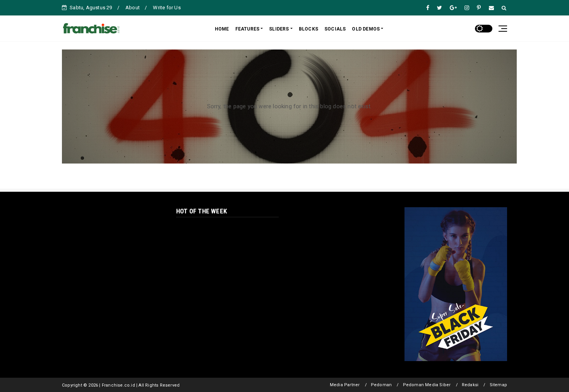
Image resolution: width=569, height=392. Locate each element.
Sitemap (498, 385)
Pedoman (381, 385)
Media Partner (345, 385)
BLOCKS (308, 29)
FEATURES (247, 29)
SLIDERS (279, 29)
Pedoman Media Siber (427, 385)
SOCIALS (335, 29)
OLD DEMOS (366, 29)
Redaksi (470, 385)
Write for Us (166, 7)
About (132, 7)
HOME (222, 29)
